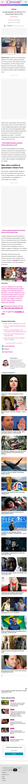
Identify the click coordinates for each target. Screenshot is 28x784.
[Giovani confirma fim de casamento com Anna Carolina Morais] (5, 721)
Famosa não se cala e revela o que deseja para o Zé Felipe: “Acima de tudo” (17, 704)
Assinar (14, 753)
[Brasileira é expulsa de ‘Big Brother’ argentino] (5, 738)
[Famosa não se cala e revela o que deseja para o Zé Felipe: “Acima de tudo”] (5, 702)
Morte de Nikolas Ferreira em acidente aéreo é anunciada (14, 338)
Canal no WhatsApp (9, 346)
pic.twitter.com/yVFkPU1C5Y (12, 308)
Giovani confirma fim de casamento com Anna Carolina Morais (17, 723)
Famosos (5, 6)
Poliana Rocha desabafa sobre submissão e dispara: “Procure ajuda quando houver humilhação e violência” (17, 714)
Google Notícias (8, 352)
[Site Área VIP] (14, 2)
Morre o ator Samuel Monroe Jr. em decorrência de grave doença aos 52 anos (15, 330)
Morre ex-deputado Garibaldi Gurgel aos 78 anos (15, 326)
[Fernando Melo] (5, 25)
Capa (2, 6)
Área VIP (15, 260)
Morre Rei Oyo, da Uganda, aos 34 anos (15, 323)
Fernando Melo (10, 25)
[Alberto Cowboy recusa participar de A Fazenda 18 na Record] (5, 730)
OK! (15, 769)
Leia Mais (10, 769)
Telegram (6, 349)
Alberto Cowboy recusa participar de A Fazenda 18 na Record (17, 732)
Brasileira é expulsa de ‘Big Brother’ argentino (16, 740)
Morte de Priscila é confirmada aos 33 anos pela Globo (14, 334)
